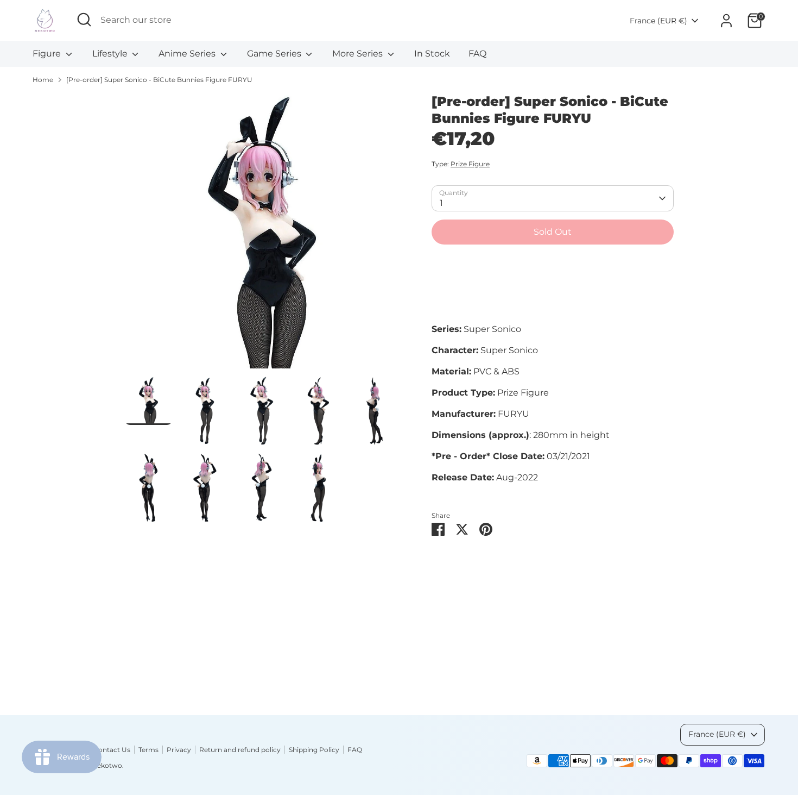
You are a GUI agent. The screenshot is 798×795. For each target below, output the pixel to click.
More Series (358, 53)
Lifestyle (111, 53)
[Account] (726, 21)
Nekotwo (107, 765)
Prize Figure (470, 164)
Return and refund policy (240, 750)
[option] (262, 235)
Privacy (179, 750)
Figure (48, 53)
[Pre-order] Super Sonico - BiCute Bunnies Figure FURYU (159, 80)
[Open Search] (84, 19)
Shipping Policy (314, 750)
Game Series (275, 53)
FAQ (477, 53)
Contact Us (111, 750)
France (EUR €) (658, 21)
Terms (148, 750)
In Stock (432, 53)
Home (43, 80)
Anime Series (188, 53)
